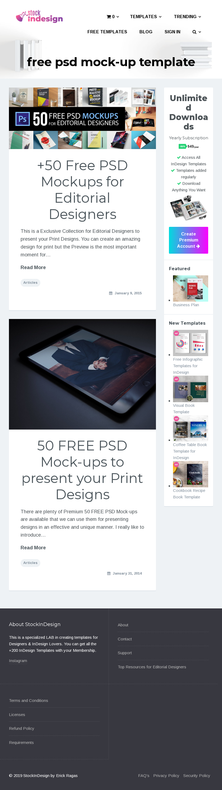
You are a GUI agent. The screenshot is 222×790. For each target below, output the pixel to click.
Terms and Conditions (28, 700)
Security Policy (196, 775)
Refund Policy (21, 728)
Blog (145, 32)
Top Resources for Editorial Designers (152, 667)
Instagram (18, 660)
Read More (33, 267)
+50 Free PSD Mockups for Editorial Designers (82, 190)
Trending (185, 16)
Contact (125, 639)
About (123, 625)
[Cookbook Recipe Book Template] (190, 474)
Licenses (17, 714)
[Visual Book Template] (190, 389)
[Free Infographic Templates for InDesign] (190, 343)
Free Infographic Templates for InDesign (188, 366)
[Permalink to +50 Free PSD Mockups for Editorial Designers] (82, 118)
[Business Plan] (190, 288)
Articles (30, 282)
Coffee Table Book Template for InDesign (190, 451)
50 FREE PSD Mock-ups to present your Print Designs (82, 470)
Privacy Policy (166, 775)
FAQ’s (143, 775)
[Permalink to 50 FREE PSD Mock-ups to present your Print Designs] (82, 374)
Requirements (21, 742)
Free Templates (107, 32)
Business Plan (186, 304)
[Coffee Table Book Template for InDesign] (190, 428)
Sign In (172, 32)
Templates (143, 16)
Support (125, 652)
